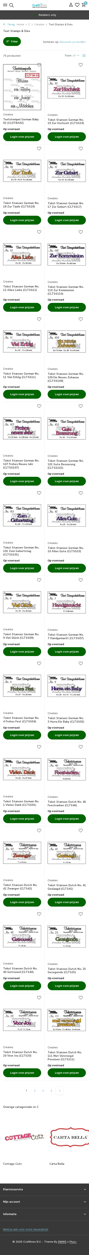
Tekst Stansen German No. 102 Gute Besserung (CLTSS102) (66, 464)
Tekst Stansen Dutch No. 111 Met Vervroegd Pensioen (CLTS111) (65, 1056)
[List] (84, 55)
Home (20, 24)
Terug (11, 24)
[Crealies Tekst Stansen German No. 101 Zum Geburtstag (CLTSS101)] (22, 515)
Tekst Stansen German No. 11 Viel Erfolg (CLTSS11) (21, 375)
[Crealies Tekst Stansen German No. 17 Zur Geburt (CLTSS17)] (67, 171)
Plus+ (73, 1241)
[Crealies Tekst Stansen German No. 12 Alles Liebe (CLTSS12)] (22, 254)
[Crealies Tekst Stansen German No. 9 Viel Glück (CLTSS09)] (22, 602)
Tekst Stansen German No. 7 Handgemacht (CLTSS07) (66, 636)
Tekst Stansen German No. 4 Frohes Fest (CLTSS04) (21, 719)
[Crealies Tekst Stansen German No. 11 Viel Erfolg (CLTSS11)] (22, 341)
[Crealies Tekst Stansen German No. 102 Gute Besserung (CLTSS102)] (67, 428)
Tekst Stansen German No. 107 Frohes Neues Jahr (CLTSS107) (21, 464)
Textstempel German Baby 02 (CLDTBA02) (21, 121)
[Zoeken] (10, 5)
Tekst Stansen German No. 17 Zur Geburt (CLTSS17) (66, 205)
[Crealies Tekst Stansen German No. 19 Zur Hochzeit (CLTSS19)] (67, 87)
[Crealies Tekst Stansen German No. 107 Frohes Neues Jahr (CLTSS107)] (22, 428)
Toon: (68, 55)
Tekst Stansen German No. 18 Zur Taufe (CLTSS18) (21, 205)
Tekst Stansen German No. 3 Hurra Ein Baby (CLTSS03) (66, 720)
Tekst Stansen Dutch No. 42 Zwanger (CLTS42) (20, 887)
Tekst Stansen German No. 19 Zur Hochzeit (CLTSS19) (66, 121)
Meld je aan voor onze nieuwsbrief (25, 1229)
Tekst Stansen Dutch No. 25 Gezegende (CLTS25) (67, 970)
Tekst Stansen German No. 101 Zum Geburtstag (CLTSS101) (21, 551)
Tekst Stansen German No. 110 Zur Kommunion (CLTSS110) (66, 290)
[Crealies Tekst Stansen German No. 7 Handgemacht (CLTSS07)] (67, 602)
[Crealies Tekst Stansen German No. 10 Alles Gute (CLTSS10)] (67, 515)
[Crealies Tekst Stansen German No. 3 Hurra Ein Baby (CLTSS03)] (67, 685)
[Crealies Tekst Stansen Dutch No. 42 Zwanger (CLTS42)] (22, 853)
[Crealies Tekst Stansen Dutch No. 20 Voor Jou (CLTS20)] (22, 1020)
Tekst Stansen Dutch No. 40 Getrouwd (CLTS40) (20, 970)
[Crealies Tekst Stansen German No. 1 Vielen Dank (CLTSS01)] (22, 769)
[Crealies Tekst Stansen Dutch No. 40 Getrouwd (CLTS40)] (22, 936)
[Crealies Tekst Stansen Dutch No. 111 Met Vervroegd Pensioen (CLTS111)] (67, 1020)
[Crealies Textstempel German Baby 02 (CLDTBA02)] (22, 87)
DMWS (62, 1241)
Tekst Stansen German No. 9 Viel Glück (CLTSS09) (21, 636)
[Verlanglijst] (77, 5)
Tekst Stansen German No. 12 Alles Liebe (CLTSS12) (21, 288)
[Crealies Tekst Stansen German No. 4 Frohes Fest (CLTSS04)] (22, 685)
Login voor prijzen (22, 136)
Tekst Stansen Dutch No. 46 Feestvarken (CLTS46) (67, 803)
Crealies (39, 24)
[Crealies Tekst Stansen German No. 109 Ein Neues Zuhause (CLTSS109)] (67, 341)
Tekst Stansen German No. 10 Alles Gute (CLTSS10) (66, 549)
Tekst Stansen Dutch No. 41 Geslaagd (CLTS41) (67, 887)
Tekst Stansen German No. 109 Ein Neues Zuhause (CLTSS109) (66, 377)
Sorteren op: (51, 41)
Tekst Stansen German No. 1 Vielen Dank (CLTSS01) (21, 803)
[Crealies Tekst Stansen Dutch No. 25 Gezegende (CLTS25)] (67, 936)
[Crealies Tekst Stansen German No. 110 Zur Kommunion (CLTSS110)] (67, 254)
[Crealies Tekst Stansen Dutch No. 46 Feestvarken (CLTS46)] (67, 769)
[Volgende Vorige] (59, 1091)
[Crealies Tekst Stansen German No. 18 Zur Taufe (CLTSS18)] (22, 171)
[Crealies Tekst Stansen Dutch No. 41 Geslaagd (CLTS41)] (67, 853)
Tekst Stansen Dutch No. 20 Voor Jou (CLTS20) (20, 1054)
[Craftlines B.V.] (44, 5)
